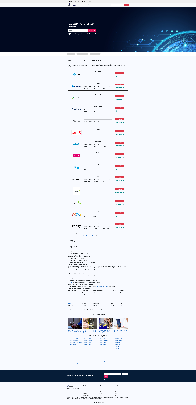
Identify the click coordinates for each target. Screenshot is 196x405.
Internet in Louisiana (103, 346)
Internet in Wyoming (103, 363)
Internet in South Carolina (75, 359)
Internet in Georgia (102, 342)
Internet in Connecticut (103, 340)
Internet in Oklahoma (74, 357)
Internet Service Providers (119, 388)
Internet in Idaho (73, 344)
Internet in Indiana (102, 344)
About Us (84, 388)
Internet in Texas (116, 359)
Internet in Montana (103, 350)
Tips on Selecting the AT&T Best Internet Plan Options (89, 331)
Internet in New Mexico (118, 352)
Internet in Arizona (102, 338)
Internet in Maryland (74, 348)
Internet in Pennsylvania (103, 357)
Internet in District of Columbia (76, 342)
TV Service (116, 391)
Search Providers (92, 30)
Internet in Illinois (87, 344)
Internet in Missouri (88, 350)
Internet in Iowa (116, 344)
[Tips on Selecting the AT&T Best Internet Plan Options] (90, 323)
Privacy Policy (124, 379)
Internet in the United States (75, 366)
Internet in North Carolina (89, 354)
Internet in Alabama (74, 338)
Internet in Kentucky (88, 346)
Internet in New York (74, 354)
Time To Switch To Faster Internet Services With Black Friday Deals (105, 331)
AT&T (100, 391)
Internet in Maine (116, 346)
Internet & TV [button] (95, 4)
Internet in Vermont (88, 361)
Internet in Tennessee (103, 359)
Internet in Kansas (73, 346)
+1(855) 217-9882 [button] (119, 76)
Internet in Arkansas (117, 338)
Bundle (116, 393)
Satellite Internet (118, 389)
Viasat (100, 395)
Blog (83, 391)
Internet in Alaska (87, 338)
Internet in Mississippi (74, 350)
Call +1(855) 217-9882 (81, 1)
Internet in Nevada (73, 352)
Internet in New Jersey (103, 352)
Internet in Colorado (88, 340)
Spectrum (100, 388)
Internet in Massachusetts (89, 348)
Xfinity (100, 389)
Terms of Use (117, 379)
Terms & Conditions (86, 395)
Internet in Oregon (88, 357)
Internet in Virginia (102, 361)
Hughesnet (100, 393)
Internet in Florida (87, 342)
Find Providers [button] (87, 4)
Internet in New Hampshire (89, 352)
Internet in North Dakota (104, 354)
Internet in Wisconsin (88, 363)
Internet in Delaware (117, 340)
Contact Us (85, 389)
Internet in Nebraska (117, 350)
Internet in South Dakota (89, 359)
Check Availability (119, 72)
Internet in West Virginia (74, 363)
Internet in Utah (73, 361)
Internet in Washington (118, 361)
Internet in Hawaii (116, 342)
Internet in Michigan (103, 348)
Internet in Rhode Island (118, 357)
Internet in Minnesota (117, 348)
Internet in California (74, 340)
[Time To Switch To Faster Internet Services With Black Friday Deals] (106, 323)
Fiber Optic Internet (118, 395)
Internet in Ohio (116, 354)
